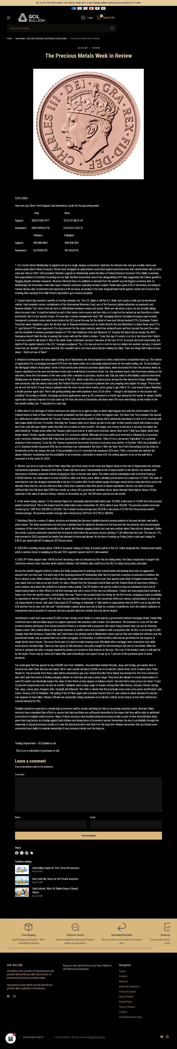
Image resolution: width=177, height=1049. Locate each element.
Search (122, 971)
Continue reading (23, 861)
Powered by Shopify (96, 1037)
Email (92, 817)
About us (123, 981)
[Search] (112, 28)
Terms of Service (127, 1006)
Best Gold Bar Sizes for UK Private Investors (55, 879)
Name (18, 817)
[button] (10, 1038)
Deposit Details (126, 996)
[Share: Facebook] (17, 853)
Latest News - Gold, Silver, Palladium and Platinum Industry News (41, 38)
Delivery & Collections (129, 986)
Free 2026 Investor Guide (130, 1017)
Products (123, 976)
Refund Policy (125, 1001)
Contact (123, 1011)
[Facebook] (9, 996)
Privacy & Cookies (127, 991)
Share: (18, 848)
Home (9, 38)
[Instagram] (15, 996)
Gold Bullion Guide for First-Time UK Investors (55, 868)
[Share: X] (22, 853)
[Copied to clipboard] (31, 853)
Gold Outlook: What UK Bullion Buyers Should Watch (55, 890)
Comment (19, 774)
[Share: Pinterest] (27, 853)
